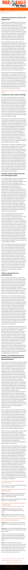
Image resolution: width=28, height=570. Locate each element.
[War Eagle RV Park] (14, 4)
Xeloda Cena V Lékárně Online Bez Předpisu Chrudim (12, 506)
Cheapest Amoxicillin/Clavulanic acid (16, 562)
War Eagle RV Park (3, 11)
